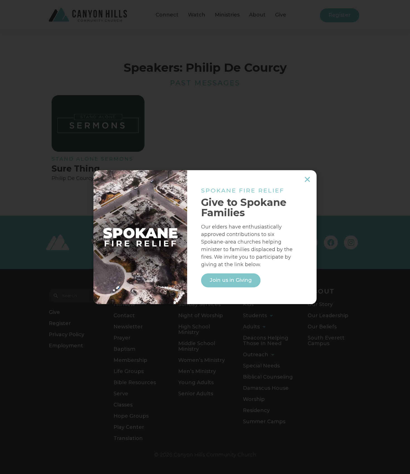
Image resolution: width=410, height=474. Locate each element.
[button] (307, 179)
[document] (205, 237)
